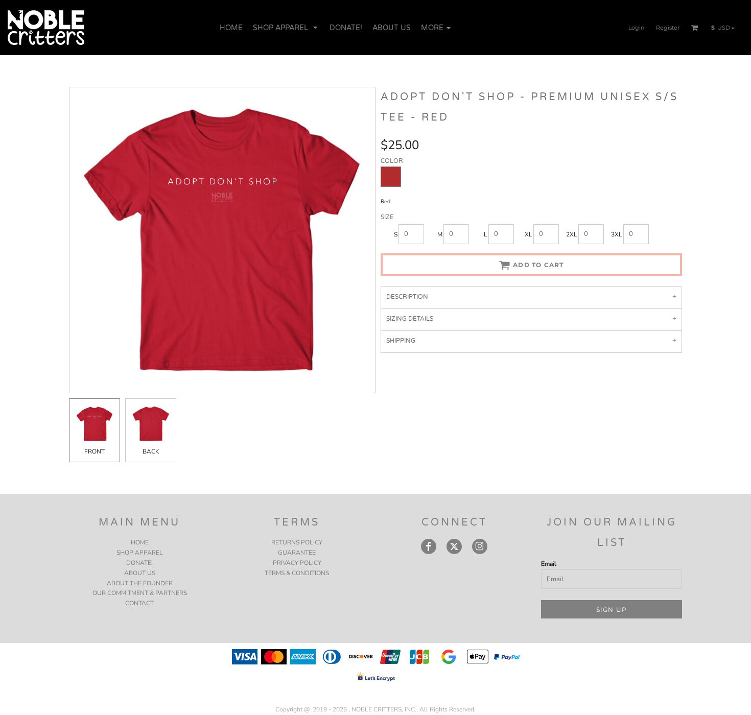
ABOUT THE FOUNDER (140, 583)
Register (667, 27)
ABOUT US (139, 573)
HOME (140, 542)
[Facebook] (428, 546)
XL (528, 234)
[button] (286, 27)
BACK (151, 451)
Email (548, 564)
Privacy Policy (297, 563)
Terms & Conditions (297, 573)
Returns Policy (296, 542)
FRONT (94, 451)
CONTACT (139, 603)
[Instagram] (479, 546)
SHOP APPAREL (139, 553)
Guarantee (297, 553)
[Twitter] (454, 546)
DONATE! (139, 563)
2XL (571, 234)
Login (636, 27)
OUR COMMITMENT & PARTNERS (139, 593)
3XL (616, 234)
